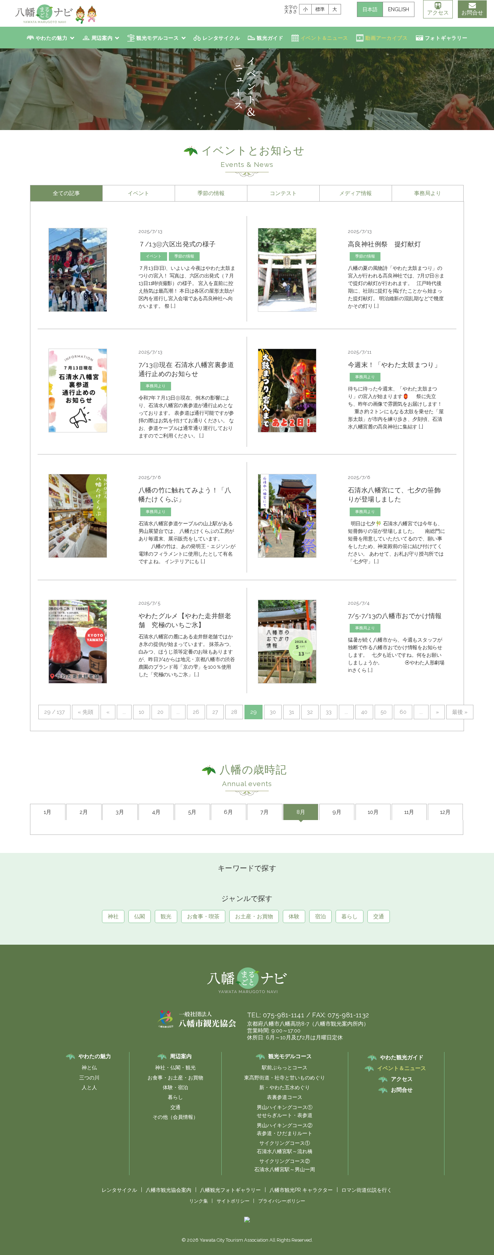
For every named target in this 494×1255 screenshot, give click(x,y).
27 (215, 712)
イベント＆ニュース (324, 38)
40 (364, 712)
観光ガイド (270, 38)
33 (329, 712)
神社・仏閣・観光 (175, 1067)
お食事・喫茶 (203, 916)
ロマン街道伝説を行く (366, 1190)
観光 (166, 916)
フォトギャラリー (446, 38)
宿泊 (320, 916)
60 (403, 712)
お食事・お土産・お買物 (175, 1078)
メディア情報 (355, 193)
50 (383, 712)
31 (291, 712)
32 (310, 712)
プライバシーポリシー (281, 1201)
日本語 (370, 9)
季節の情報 (211, 193)
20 (160, 712)
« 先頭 (85, 712)
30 (273, 712)
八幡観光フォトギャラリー (230, 1190)
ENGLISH (398, 9)
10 (141, 712)
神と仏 (89, 1067)
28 (234, 712)
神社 (113, 916)
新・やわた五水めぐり (284, 1087)
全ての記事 (66, 193)
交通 (378, 916)
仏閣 (139, 916)
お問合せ (472, 12)
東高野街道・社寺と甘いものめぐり (284, 1078)
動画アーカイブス (386, 38)
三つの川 (89, 1078)
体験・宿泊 (175, 1087)
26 (196, 712)
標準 (320, 9)
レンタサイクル (221, 38)
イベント (138, 193)
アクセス (438, 12)
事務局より (427, 193)
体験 (294, 916)
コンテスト (283, 193)
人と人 (89, 1087)
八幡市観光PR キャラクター (301, 1190)
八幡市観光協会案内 (168, 1190)
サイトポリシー (233, 1201)
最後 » (460, 712)
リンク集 (198, 1201)
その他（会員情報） (175, 1117)
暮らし (349, 916)
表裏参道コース (284, 1097)
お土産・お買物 (254, 916)
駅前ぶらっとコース (284, 1067)
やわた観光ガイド (401, 1057)
